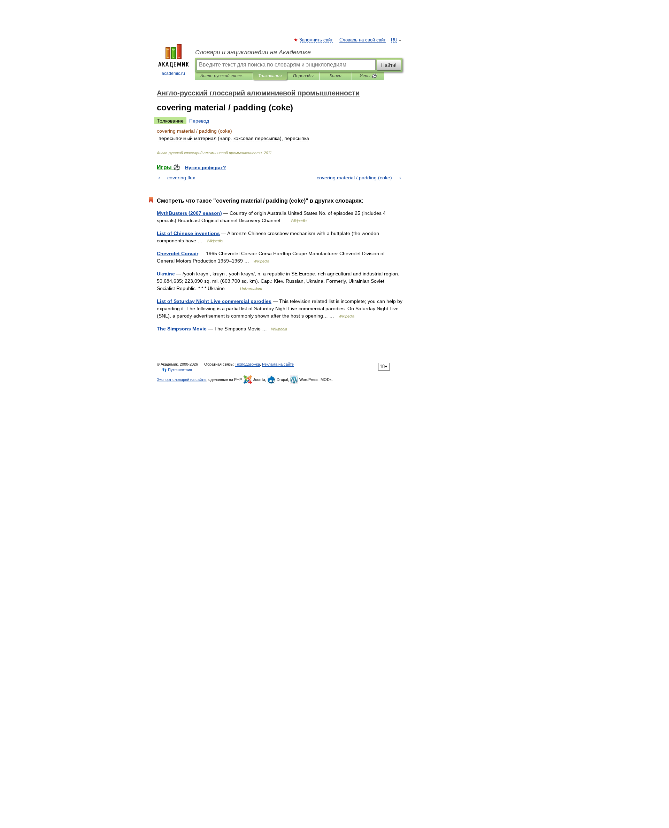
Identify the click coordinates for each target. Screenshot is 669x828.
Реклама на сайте (278, 364)
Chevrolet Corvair (177, 253)
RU (394, 40)
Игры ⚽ (368, 75)
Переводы (303, 75)
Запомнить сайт (316, 40)
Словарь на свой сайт (362, 40)
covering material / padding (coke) (354, 177)
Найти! (389, 65)
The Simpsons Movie (182, 328)
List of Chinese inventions (188, 233)
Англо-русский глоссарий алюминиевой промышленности (223, 75)
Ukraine (166, 273)
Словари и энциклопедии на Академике (253, 52)
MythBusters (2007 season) (189, 213)
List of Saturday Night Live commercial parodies (214, 301)
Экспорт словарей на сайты (181, 379)
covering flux (181, 177)
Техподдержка (247, 364)
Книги (335, 75)
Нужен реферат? (205, 167)
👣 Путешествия (177, 370)
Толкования (270, 75)
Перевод (199, 121)
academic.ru (173, 73)
